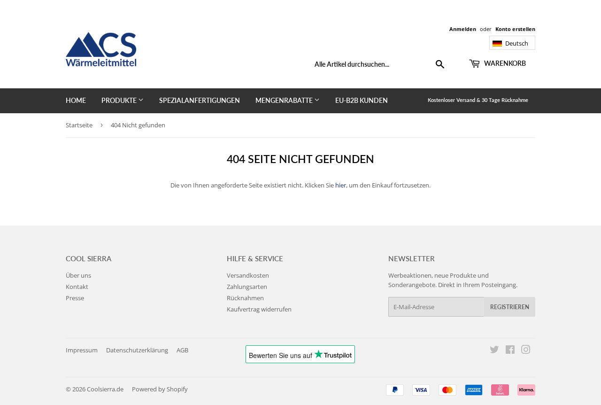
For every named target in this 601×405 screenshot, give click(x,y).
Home (76, 100)
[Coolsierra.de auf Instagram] (526, 351)
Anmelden (462, 28)
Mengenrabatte (284, 100)
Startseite (79, 125)
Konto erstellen (515, 28)
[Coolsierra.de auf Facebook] (510, 351)
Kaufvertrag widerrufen (259, 309)
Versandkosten (248, 275)
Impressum (82, 350)
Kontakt (77, 286)
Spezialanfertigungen (199, 100)
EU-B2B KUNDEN (361, 100)
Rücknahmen (245, 298)
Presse (75, 298)
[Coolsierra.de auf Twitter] (494, 351)
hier (340, 185)
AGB (182, 350)
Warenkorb (504, 63)
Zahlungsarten (247, 286)
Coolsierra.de (105, 389)
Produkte (119, 100)
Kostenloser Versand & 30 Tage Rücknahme (478, 100)
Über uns (78, 275)
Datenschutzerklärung (137, 350)
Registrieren (509, 307)
